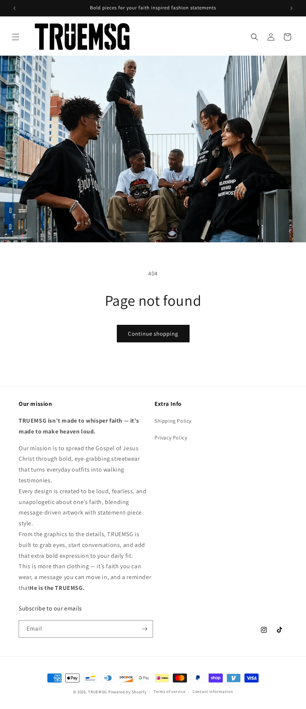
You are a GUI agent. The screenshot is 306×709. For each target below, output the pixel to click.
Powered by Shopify (127, 691)
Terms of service (169, 691)
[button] (15, 37)
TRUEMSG (97, 691)
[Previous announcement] (14, 8)
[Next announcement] (291, 8)
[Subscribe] (144, 629)
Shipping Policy (172, 420)
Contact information (213, 691)
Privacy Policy (170, 437)
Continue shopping (153, 333)
